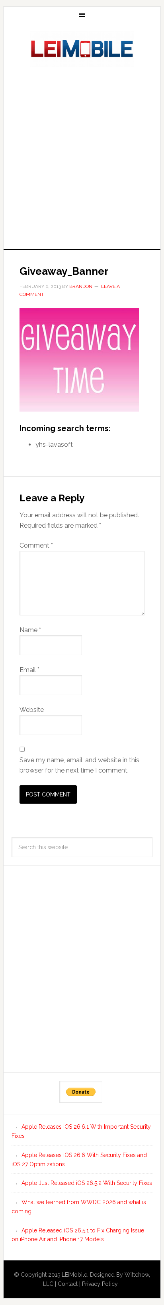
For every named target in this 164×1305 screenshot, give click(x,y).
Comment (36, 545)
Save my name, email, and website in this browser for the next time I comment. (79, 765)
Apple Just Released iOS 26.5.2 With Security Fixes (86, 1183)
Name (30, 630)
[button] (79, 360)
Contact (68, 1284)
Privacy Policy (100, 1284)
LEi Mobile (82, 49)
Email (29, 670)
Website (32, 710)
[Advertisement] (82, 155)
